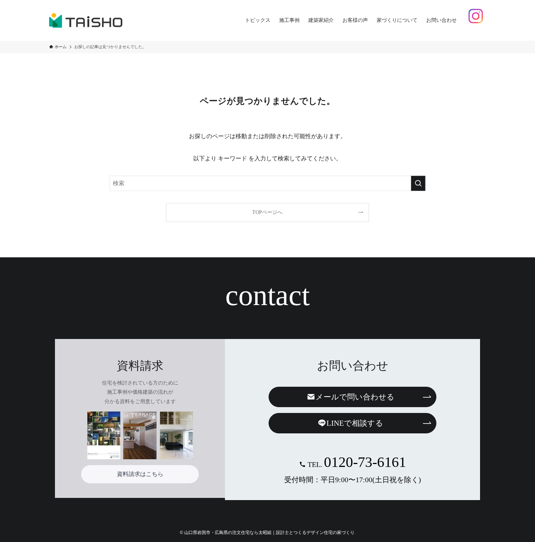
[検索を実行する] (418, 183)
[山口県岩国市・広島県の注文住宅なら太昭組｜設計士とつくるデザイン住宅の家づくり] (85, 20)
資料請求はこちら (140, 474)
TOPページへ (267, 212)
